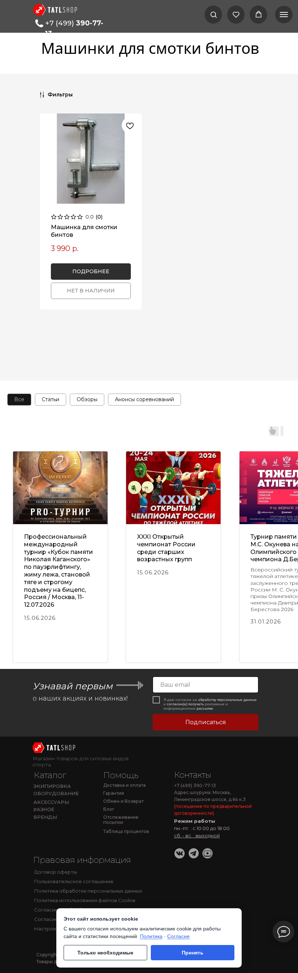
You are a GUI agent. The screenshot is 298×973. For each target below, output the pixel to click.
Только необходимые (105, 953)
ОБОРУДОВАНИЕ (56, 793)
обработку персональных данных (227, 700)
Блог (108, 809)
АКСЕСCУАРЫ (51, 802)
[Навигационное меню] (284, 14)
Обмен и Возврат (123, 801)
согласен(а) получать (185, 704)
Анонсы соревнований (144, 399)
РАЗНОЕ (44, 809)
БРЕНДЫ (45, 817)
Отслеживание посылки (120, 820)
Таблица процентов (126, 831)
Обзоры (87, 399)
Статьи (50, 399)
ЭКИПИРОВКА (52, 786)
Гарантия (113, 793)
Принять (193, 953)
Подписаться (205, 722)
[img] (55, 747)
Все (19, 399)
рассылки (205, 708)
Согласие (178, 936)
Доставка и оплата (124, 785)
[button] (213, 14)
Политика (151, 936)
